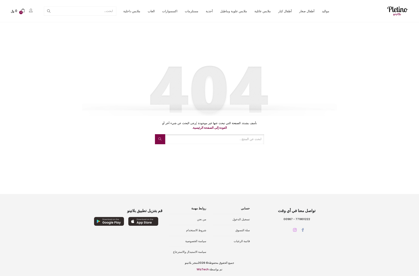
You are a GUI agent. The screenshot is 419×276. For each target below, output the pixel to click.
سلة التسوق (242, 230)
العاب (151, 11)
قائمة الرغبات (242, 241)
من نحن (201, 219)
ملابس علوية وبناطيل (233, 11)
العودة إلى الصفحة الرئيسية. (209, 127)
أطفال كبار (285, 11)
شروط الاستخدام (196, 230)
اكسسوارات (169, 11)
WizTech (203, 269)
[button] (18, 11)
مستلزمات (191, 11)
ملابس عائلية (262, 11)
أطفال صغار (306, 11)
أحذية (209, 11)
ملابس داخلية (131, 11)
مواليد (325, 11)
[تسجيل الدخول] (30, 11)
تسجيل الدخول (241, 219)
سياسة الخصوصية (195, 241)
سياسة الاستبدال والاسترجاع (189, 252)
